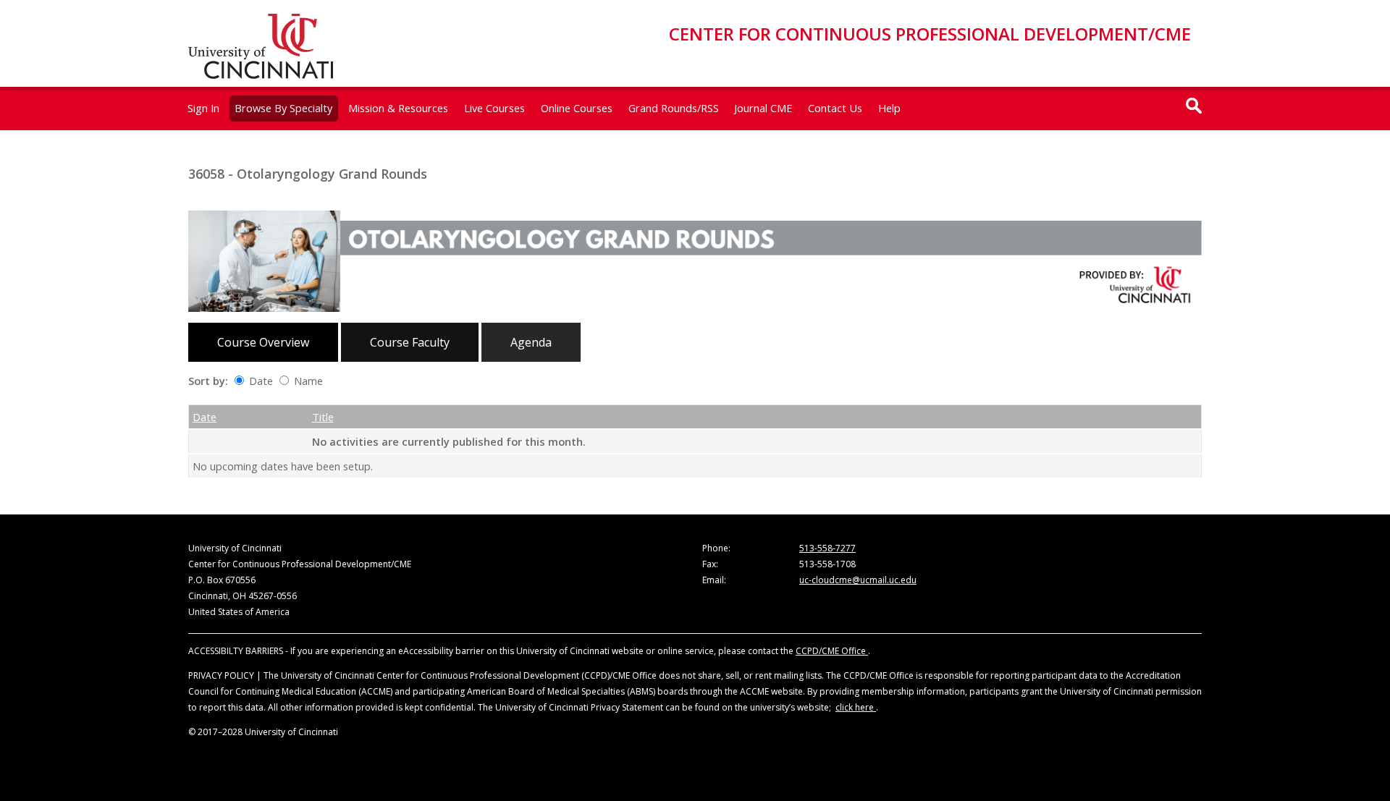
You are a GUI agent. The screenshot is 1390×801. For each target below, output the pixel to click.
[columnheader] (234, 416)
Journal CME (763, 108)
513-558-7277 (827, 548)
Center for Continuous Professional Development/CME (930, 34)
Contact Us (835, 108)
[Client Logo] (260, 74)
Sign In (203, 108)
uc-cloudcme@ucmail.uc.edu (858, 580)
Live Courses (494, 108)
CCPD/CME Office (832, 651)
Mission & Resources (398, 108)
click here (855, 707)
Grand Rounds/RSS (673, 108)
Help (889, 108)
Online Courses (576, 108)
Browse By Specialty (283, 108)
